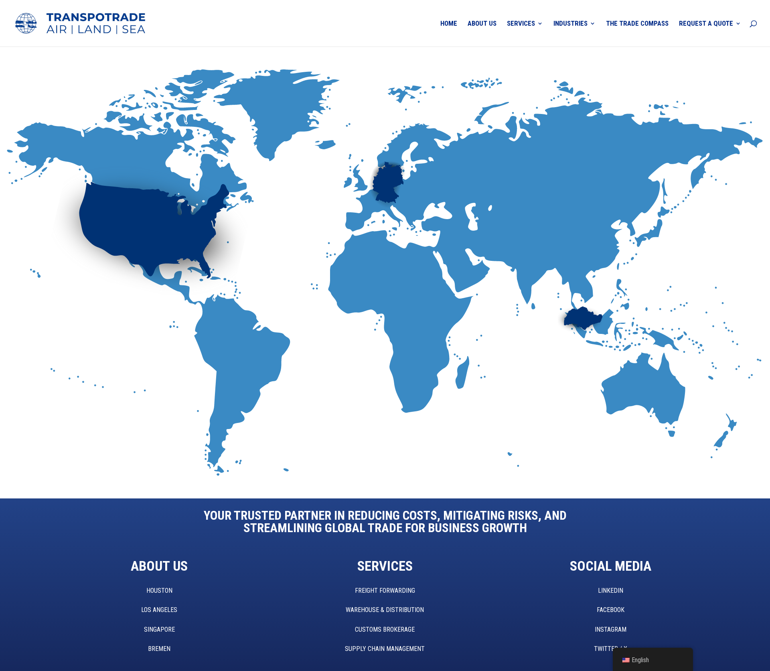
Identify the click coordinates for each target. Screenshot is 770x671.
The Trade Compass (637, 23)
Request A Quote (706, 23)
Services (521, 23)
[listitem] (93, 244)
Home (448, 23)
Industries (570, 23)
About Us (482, 23)
